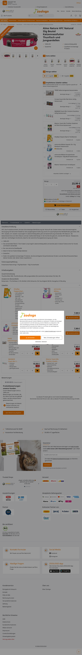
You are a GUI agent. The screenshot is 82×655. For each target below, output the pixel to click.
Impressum (44, 341)
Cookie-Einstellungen (50, 331)
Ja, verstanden (30, 338)
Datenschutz (38, 341)
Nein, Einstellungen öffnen (52, 338)
